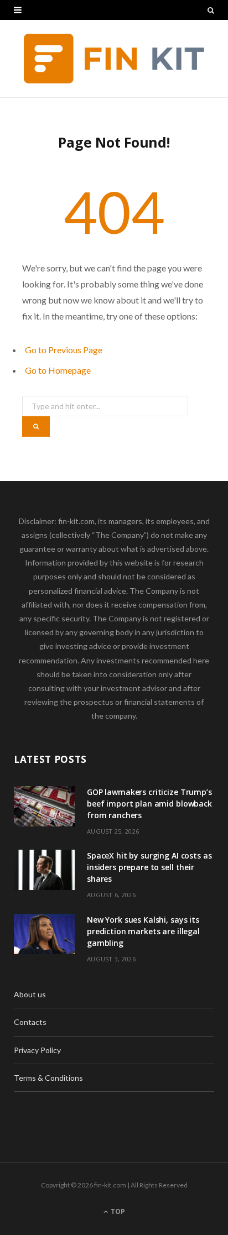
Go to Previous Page (63, 349)
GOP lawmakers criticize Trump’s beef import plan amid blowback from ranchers (149, 803)
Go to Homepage (58, 370)
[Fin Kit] (114, 58)
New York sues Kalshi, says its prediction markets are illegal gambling (143, 931)
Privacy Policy (37, 1050)
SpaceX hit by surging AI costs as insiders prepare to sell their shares (149, 867)
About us (30, 994)
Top (117, 1211)
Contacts (30, 1022)
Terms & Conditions (48, 1077)
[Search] (211, 10)
